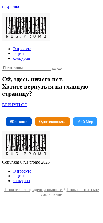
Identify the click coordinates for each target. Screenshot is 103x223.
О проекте (22, 49)
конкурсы (21, 58)
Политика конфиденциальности (33, 189)
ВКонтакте (18, 121)
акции (18, 53)
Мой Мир (85, 121)
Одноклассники (52, 121)
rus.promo (10, 6)
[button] (14, 105)
